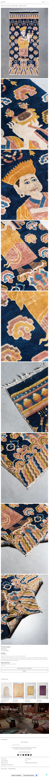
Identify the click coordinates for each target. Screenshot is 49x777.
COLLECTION (7, 5)
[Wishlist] (47, 1)
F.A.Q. (26, 760)
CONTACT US (3, 758)
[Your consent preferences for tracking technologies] (47, 775)
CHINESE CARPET (14, 5)
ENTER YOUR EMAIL (24, 742)
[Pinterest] (23, 755)
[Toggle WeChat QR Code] (31, 755)
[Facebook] (18, 755)
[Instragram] (21, 755)
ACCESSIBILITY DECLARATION (7, 764)
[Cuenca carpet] (18, 690)
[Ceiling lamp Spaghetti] (6, 690)
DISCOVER (13, 731)
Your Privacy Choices (28, 775)
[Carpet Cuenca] (30, 690)
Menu (43, 1)
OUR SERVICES (28, 758)
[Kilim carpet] (42, 690)
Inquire (24, 671)
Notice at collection (16, 775)
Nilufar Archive (4, 648)
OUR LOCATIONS (4, 760)
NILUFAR (2, 5)
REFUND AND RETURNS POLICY (31, 762)
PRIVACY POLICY (4, 762)
